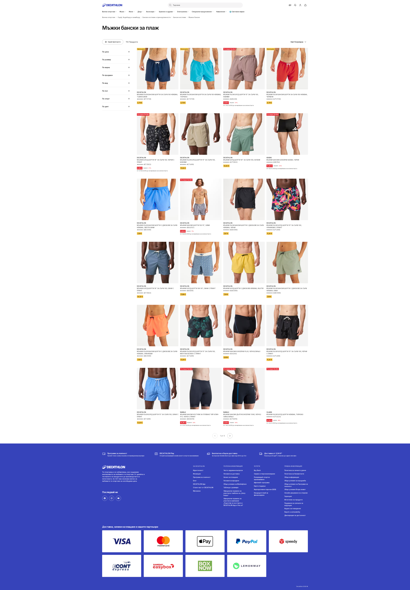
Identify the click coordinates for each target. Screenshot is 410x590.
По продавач (107, 75)
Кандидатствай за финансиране (261, 494)
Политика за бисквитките (294, 474)
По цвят (105, 106)
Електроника (182, 12)
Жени (131, 12)
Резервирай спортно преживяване (262, 478)
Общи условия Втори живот (295, 489)
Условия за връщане (231, 481)
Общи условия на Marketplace (235, 484)
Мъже (122, 12)
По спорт (106, 99)
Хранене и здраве (166, 12)
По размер (106, 60)
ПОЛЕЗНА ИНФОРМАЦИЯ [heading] (233, 466)
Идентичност (198, 470)
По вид (105, 83)
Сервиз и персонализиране (264, 474)
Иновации (197, 474)
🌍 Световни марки (236, 12)
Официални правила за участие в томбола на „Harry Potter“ (234, 493)
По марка (106, 67)
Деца (140, 12)
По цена (105, 52)
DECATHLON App (199, 484)
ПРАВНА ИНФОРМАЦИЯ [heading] (293, 466)
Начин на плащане (230, 477)
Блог (194, 481)
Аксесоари (150, 12)
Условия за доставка (231, 474)
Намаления (221, 12)
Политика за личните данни (295, 470)
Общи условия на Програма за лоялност (296, 485)
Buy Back (257, 470)
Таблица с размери (230, 487)
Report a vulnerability (292, 512)
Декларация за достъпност (295, 515)
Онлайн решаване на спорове (296, 493)
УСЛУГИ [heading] (257, 466)
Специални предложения (202, 12)
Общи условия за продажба (295, 481)
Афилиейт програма (262, 482)
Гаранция (288, 496)
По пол (105, 91)
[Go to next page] (229, 435)
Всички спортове (109, 12)
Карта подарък (260, 486)
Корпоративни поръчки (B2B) (265, 489)
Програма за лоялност (202, 477)
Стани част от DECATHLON (203, 487)
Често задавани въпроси (233, 470)
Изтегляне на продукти (293, 500)
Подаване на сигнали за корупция (293, 504)
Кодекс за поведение (292, 508)
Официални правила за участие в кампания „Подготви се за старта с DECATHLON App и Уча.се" (233, 502)
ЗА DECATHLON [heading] (199, 466)
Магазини (197, 491)
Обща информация (291, 477)
